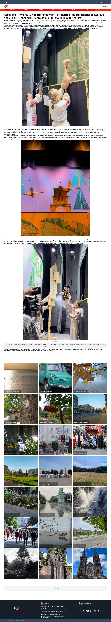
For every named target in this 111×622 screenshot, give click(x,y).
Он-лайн (88, 9)
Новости (26, 9)
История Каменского (57, 9)
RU (105, 2)
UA (101, 2)
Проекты (41, 9)
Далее (58, 588)
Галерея (73, 9)
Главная (12, 9)
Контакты (82, 607)
